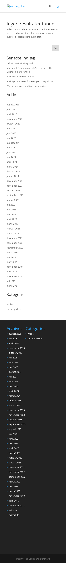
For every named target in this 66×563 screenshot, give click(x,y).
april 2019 (12, 271)
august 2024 (13, 142)
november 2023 (15, 185)
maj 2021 (11, 257)
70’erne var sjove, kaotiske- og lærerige (26, 86)
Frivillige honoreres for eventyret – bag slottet (30, 81)
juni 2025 (11, 133)
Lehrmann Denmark (39, 558)
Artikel (10, 304)
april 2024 (12, 161)
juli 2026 (11, 109)
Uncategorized (14, 309)
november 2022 (15, 242)
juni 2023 (11, 209)
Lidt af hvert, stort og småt (20, 63)
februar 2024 (13, 171)
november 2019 (15, 266)
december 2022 (15, 238)
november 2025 (15, 119)
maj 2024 (11, 157)
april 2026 (12, 114)
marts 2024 (12, 166)
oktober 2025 (13, 123)
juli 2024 (11, 147)
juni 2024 (11, 152)
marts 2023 (12, 223)
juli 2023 (11, 204)
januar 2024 (13, 176)
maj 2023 (11, 214)
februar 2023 (13, 228)
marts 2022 (12, 252)
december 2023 (15, 180)
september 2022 (15, 247)
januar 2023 (13, 233)
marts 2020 (12, 261)
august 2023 (13, 200)
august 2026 (13, 104)
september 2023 (15, 195)
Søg (56, 48)
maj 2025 (11, 138)
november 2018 (15, 276)
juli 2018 (11, 281)
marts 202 (12, 285)
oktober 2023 (13, 190)
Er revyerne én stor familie (20, 76)
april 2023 (12, 219)
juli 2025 (11, 128)
